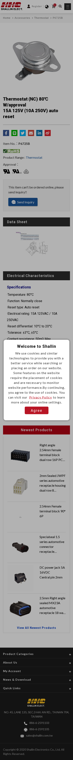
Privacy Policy (40, 397)
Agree (36, 410)
